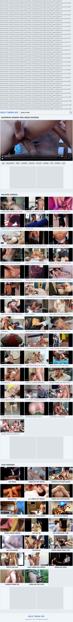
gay (3, 163)
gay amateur (10, 163)
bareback (24, 163)
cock (51, 163)
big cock (38, 163)
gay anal (31, 163)
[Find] (70, 112)
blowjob (46, 163)
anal (63, 163)
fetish (17, 163)
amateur (57, 163)
